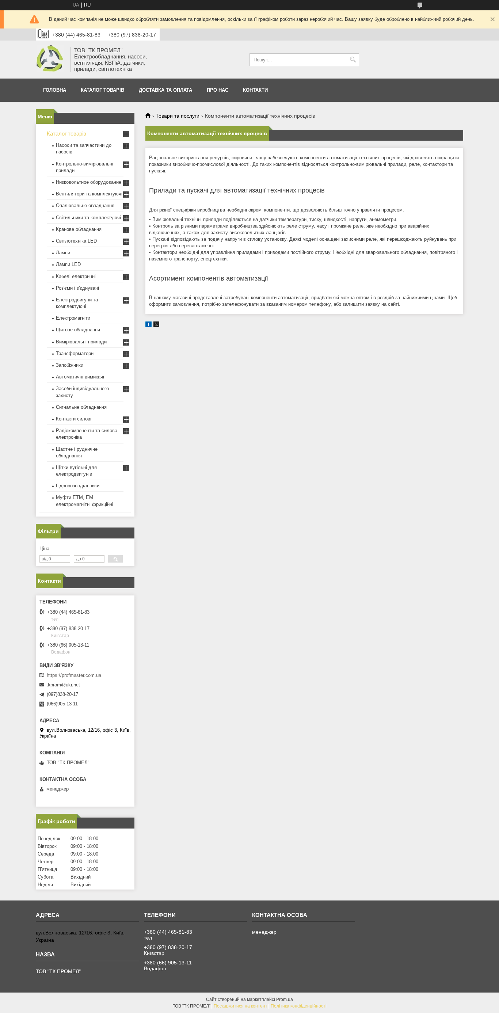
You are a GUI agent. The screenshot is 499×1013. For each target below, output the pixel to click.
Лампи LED (68, 264)
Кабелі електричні (76, 276)
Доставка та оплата (165, 90)
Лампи (63, 252)
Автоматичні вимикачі (80, 377)
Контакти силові (73, 419)
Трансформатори (75, 353)
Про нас (217, 90)
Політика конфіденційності (299, 1006)
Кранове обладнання (79, 229)
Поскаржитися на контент (240, 1006)
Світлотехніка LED (76, 241)
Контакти (255, 90)
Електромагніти (73, 318)
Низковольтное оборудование (88, 182)
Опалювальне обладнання (85, 205)
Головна (54, 90)
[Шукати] (352, 59)
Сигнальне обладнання (81, 407)
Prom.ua (284, 999)
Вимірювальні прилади (81, 341)
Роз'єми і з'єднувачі (77, 288)
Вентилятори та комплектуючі (89, 194)
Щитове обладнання (78, 329)
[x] (156, 325)
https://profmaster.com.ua (74, 675)
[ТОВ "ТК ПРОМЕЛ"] (50, 59)
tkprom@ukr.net (63, 685)
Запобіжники (69, 365)
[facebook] (148, 325)
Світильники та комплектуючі (88, 217)
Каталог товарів (102, 90)
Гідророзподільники (77, 485)
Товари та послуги (177, 116)
